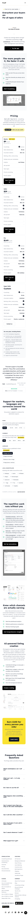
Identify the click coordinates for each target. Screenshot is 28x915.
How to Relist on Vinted (7, 896)
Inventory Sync (18, 867)
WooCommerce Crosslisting (5, 861)
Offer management (11, 535)
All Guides (4, 881)
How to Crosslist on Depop (6, 887)
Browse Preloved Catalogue (19, 888)
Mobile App (17, 873)
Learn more (14, 739)
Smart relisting (9, 524)
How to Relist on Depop (7, 894)
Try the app (15, 48)
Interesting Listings (19, 885)
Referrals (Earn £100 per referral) (20, 895)
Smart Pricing (18, 863)
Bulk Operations (18, 869)
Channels (4, 864)
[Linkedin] (15, 912)
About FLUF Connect (20, 881)
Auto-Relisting (18, 865)
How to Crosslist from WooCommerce (7, 883)
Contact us (9, 324)
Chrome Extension (6, 870)
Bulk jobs (8, 530)
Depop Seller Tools (6, 898)
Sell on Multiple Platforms (5, 891)
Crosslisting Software (7, 858)
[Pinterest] (18, 912)
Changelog (17, 898)
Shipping (17, 871)
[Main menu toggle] (25, 2)
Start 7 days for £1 (9, 181)
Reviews (17, 893)
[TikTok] (9, 912)
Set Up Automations (10, 544)
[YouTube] (22, 912)
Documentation (5, 868)
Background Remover (20, 861)
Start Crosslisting (9, 89)
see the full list (21, 491)
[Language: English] (25, 912)
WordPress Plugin (19, 875)
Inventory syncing (10, 516)
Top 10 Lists (17, 891)
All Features (17, 858)
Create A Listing (9, 688)
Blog (16, 883)
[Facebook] (12, 912)
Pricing (3, 866)
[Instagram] (5, 912)
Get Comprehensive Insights (13, 632)
